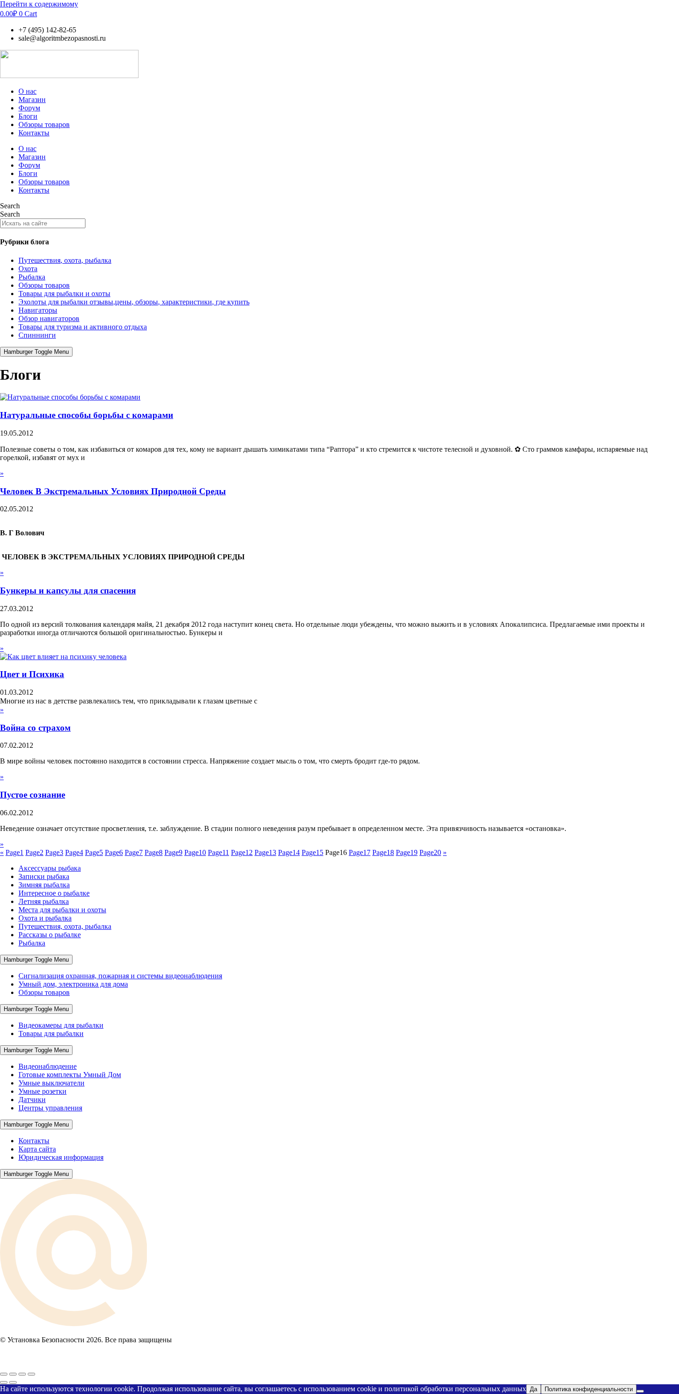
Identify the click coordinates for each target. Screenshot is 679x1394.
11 (218, 852)
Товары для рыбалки (51, 1033)
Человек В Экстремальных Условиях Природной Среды (113, 491)
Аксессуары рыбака (49, 868)
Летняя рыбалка (43, 901)
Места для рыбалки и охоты (62, 910)
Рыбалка (31, 277)
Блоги (27, 116)
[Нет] (640, 1391)
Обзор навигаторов (48, 318)
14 (289, 852)
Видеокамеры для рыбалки (60, 1025)
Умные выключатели (51, 1083)
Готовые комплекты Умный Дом (69, 1075)
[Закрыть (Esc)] (31, 1374)
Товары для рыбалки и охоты (64, 293)
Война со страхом (35, 728)
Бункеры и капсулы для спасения (68, 590)
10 (195, 852)
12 (242, 852)
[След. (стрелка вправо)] (13, 1382)
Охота (27, 269)
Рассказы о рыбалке (49, 935)
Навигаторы (37, 310)
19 (407, 852)
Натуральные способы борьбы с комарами (86, 415)
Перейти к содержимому (39, 4)
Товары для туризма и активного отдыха (82, 327)
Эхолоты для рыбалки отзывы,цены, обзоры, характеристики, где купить (133, 302)
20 (430, 852)
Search (10, 206)
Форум (29, 108)
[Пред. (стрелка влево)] (3, 1382)
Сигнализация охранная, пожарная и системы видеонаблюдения (120, 976)
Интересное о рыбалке (54, 893)
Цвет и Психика (32, 674)
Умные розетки (42, 1091)
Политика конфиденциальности (589, 1389)
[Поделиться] (22, 1374)
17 (359, 852)
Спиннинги (37, 335)
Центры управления (50, 1108)
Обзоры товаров (44, 124)
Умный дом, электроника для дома (73, 984)
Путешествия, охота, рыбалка (64, 260)
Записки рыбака (43, 876)
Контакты (33, 133)
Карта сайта (37, 1149)
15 (312, 852)
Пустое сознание (32, 795)
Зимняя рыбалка (44, 885)
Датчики (32, 1099)
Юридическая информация (60, 1157)
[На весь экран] (13, 1374)
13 (265, 852)
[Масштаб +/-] (3, 1374)
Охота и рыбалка (45, 918)
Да (533, 1389)
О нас (27, 91)
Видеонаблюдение (47, 1066)
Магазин (32, 99)
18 (383, 852)
